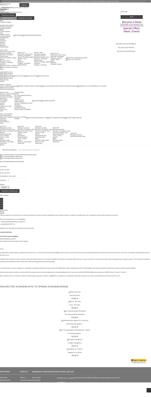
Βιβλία (2, 30)
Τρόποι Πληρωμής (5, 393)
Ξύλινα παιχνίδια (5, 31)
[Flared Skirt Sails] (75, 292)
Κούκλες (2, 39)
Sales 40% (38, 126)
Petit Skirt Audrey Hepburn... (74, 324)
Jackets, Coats (22, 58)
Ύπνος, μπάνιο (22, 138)
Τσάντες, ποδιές (4, 137)
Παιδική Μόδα (36, 380)
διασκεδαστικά (4, 37)
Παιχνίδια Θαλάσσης (6, 27)
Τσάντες (2, 104)
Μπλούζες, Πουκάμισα (6, 54)
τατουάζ (2, 44)
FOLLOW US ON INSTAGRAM (126, 51)
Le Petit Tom (77, 59)
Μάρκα (2, 211)
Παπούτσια (3, 143)
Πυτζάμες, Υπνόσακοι (6, 62)
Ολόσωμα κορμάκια (6, 53)
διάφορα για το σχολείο (7, 87)
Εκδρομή (2, 45)
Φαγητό (2, 108)
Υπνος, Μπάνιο (4, 135)
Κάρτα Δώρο (3, 377)
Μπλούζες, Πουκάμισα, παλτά (9, 131)
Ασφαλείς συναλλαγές (6, 385)
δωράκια (16, 118)
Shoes (25, 65)
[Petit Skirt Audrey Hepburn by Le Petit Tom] (74, 320)
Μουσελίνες (3, 98)
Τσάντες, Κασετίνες (5, 84)
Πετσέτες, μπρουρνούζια (7, 94)
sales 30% (21, 126)
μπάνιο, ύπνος (4, 92)
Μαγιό (19, 60)
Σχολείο (2, 103)
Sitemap (2, 396)
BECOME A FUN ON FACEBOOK (126, 44)
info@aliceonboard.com (64, 386)
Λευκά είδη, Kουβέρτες (6, 97)
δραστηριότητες (4, 121)
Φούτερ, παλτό (55, 59)
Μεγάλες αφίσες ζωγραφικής (22, 109)
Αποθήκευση (18, 106)
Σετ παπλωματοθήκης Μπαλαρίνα (75, 314)
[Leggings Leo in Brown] (75, 349)
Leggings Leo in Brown (75, 352)
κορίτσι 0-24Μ (38, 52)
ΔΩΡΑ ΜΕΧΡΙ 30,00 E (6, 73)
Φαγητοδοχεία (36, 383)
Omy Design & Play (41, 117)
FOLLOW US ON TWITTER (126, 47)
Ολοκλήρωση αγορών (8, 15)
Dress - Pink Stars (74, 305)
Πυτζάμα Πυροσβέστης (75, 343)
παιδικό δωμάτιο (19, 101)
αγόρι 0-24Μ (4, 50)
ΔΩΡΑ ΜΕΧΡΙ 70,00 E (6, 78)
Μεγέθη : (2, 184)
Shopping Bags (19, 92)
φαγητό (16, 94)
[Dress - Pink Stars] (75, 301)
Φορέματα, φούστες (40, 55)
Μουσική (2, 42)
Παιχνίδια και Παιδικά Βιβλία (40, 391)
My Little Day (78, 117)
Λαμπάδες (52, 100)
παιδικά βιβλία (37, 35)
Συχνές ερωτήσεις (5, 383)
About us (23, 377)
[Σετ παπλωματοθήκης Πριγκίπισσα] (11, 156)
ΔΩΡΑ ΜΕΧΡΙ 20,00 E (6, 72)
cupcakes (3, 118)
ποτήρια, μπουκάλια (20, 117)
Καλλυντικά (3, 109)
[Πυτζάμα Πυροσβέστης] (74, 339)
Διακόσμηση (21, 135)
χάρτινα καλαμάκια (5, 115)
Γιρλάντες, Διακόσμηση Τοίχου (23, 103)
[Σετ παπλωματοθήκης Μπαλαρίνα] (75, 311)
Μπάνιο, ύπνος (39, 142)
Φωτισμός (17, 104)
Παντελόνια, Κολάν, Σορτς (7, 51)
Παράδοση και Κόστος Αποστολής (10, 388)
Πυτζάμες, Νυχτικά (56, 64)
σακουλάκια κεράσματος (7, 117)
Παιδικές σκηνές (5, 34)
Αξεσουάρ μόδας (5, 140)
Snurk (39, 100)
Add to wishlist (4, 195)
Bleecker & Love (37, 388)
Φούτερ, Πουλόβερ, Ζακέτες (8, 58)
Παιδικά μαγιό (4, 56)
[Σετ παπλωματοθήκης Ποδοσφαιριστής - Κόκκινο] (74, 330)
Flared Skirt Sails (75, 295)
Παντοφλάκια (4, 100)
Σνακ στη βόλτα (19, 100)
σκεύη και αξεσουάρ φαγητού (8, 86)
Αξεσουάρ (3, 64)
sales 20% (3, 126)
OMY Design (60, 117)
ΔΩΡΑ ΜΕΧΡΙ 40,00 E (6, 75)
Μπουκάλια (17, 97)
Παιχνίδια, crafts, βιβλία (7, 142)
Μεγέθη (2, 213)
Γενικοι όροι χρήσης (26, 380)
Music (20, 35)
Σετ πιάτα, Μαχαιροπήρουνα (22, 95)
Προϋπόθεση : (4, 176)
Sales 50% (56, 128)
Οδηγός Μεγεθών (5, 380)
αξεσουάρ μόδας (82, 58)
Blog (21, 383)
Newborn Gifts (4, 80)
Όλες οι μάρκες (36, 377)
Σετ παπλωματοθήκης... (75, 333)
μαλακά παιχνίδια (5, 28)
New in (2, 59)
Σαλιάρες (17, 98)
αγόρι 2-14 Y (21, 52)
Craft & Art (3, 41)
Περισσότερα (4, 210)
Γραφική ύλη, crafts (5, 106)
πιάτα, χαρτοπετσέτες (6, 114)
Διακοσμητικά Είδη (20, 108)
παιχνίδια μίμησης (5, 36)
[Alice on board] (5, 4)
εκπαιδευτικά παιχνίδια (6, 25)
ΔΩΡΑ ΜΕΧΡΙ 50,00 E (6, 77)
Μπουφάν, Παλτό (5, 61)
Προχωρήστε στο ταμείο (25, 18)
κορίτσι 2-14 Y (55, 53)
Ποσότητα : (3, 180)
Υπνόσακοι (3, 101)
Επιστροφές (3, 391)
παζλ (1, 33)
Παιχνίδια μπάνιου (5, 95)
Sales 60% (73, 133)
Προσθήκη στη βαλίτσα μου (10, 191)
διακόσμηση (3, 120)
